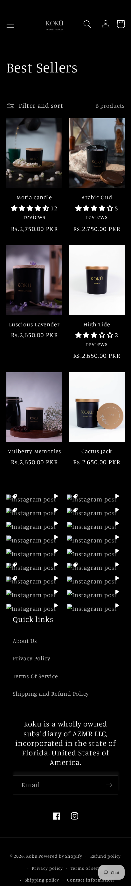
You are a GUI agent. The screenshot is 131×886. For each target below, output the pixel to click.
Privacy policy (47, 868)
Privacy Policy (32, 658)
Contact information (90, 880)
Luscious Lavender (34, 324)
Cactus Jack (96, 450)
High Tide (96, 324)
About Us (25, 640)
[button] (10, 24)
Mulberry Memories (34, 450)
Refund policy (105, 856)
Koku (32, 856)
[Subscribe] (109, 785)
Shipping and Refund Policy (51, 693)
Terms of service (89, 868)
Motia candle (34, 197)
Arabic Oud (96, 197)
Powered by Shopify (60, 856)
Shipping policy (42, 880)
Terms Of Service (35, 675)
